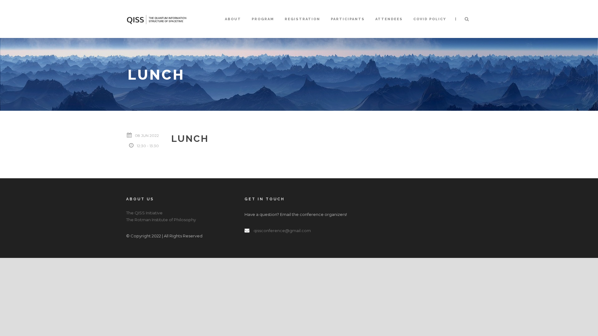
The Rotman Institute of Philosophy (161, 219)
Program (263, 19)
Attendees (389, 19)
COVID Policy (429, 19)
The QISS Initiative (144, 212)
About (233, 19)
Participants (348, 19)
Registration (302, 19)
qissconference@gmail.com (282, 230)
